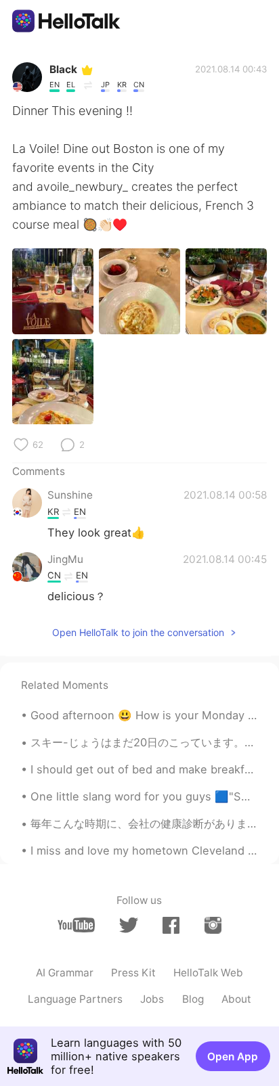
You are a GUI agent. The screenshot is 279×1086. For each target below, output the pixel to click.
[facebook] (171, 925)
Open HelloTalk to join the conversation (138, 632)
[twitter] (128, 925)
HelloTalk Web (208, 972)
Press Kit (133, 972)
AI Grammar (64, 972)
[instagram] (213, 925)
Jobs (152, 999)
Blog (193, 999)
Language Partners (75, 999)
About (236, 999)
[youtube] (76, 925)
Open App (232, 1056)
